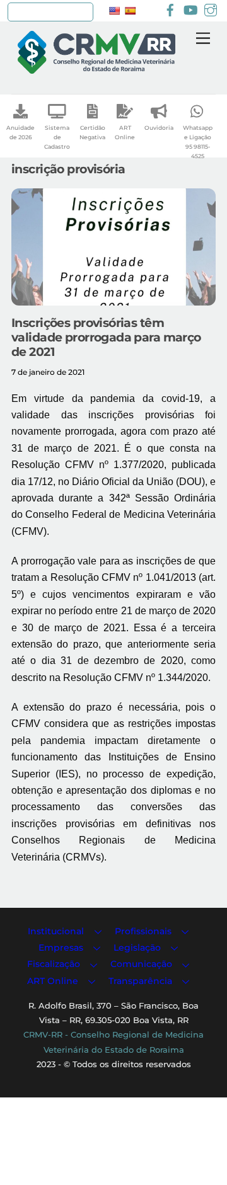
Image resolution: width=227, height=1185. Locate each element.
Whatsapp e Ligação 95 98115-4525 (197, 141)
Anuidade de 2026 (20, 132)
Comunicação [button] (141, 964)
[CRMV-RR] (96, 68)
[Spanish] (130, 11)
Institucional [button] (56, 931)
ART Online (125, 132)
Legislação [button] (137, 947)
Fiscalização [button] (53, 964)
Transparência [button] (140, 981)
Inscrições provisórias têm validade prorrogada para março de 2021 (106, 337)
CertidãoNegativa (92, 132)
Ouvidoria (158, 127)
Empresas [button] (60, 947)
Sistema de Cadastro (57, 137)
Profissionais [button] (143, 931)
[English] (114, 11)
